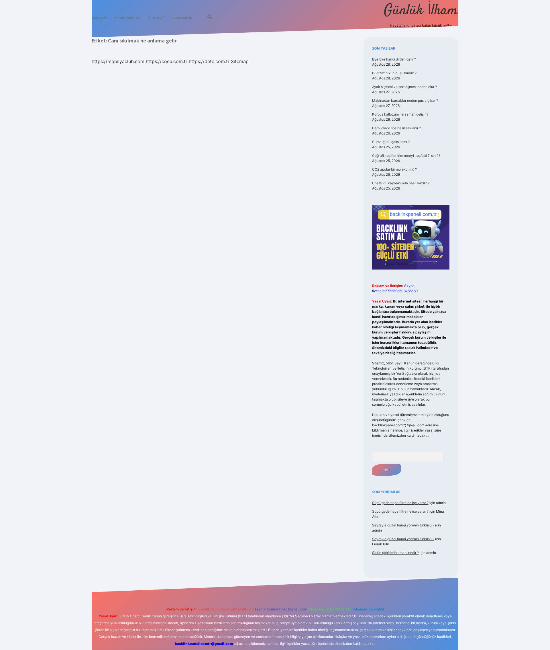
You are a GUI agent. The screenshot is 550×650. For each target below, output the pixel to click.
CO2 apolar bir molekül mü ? (394, 169)
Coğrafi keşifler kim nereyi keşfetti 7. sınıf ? (406, 155)
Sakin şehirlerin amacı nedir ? (395, 553)
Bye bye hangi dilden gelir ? (394, 59)
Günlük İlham (421, 10)
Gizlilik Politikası (127, 18)
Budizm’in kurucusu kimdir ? (394, 73)
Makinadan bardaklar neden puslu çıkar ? (405, 100)
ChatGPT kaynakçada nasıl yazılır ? (400, 183)
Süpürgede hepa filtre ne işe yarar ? (400, 503)
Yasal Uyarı (157, 18)
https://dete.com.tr (209, 61)
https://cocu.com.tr (166, 61)
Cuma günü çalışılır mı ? (391, 142)
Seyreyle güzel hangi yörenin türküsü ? (403, 525)
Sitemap (240, 61)
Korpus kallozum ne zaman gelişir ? (400, 114)
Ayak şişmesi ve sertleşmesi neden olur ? (404, 87)
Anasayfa (99, 18)
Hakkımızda (182, 18)
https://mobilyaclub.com (118, 61)
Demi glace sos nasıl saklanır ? (396, 128)
